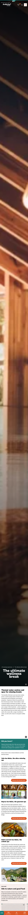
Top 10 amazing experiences (6, 667)
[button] (14, 1)
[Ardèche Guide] (7, 4)
